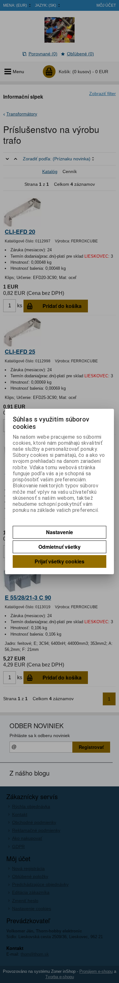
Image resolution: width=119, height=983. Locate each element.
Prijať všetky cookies (59, 561)
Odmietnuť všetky (59, 546)
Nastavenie (59, 532)
